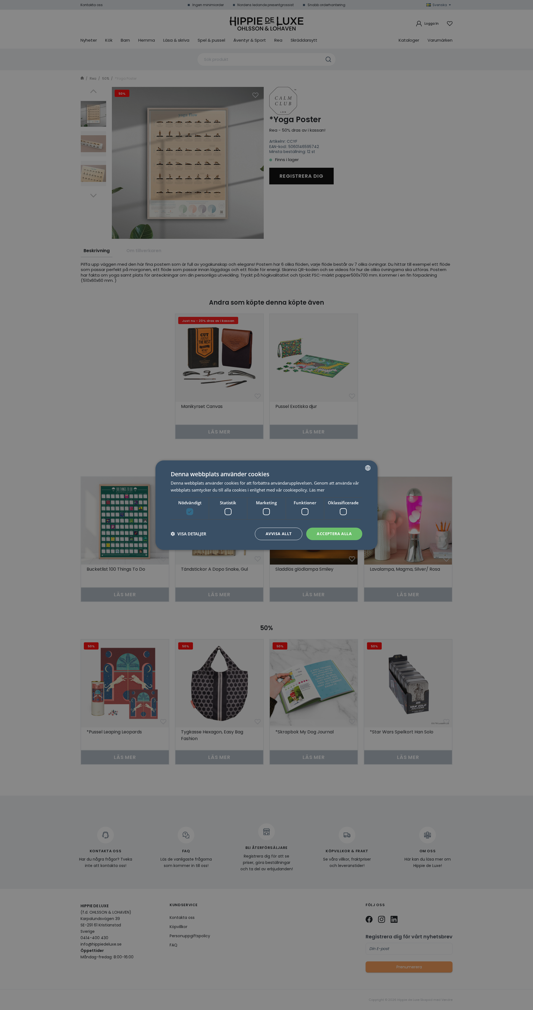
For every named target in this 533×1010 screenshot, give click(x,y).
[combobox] (368, 467)
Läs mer (317, 490)
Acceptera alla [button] (334, 533)
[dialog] (266, 505)
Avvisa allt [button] (278, 533)
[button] (188, 534)
